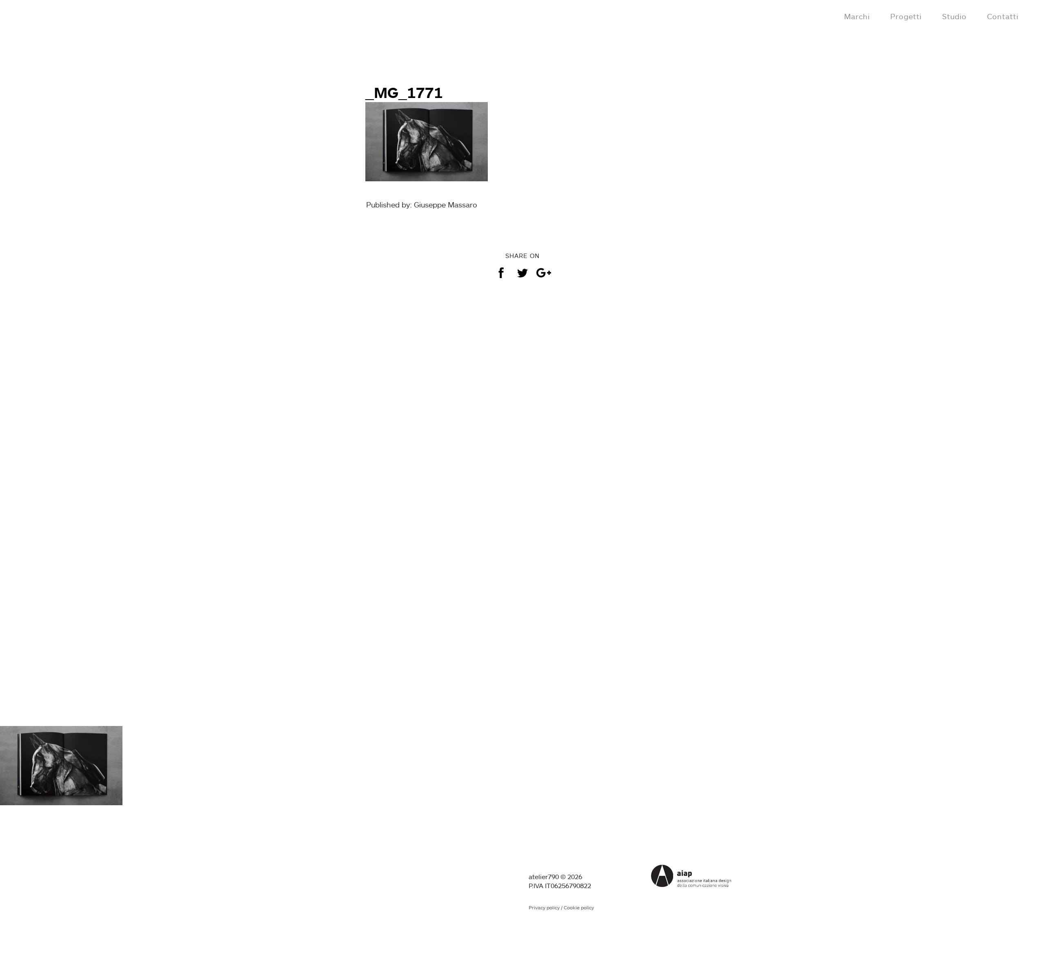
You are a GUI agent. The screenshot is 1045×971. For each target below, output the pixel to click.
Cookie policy (579, 907)
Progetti (906, 16)
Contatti (1002, 16)
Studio (954, 16)
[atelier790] (41, 15)
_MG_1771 (404, 92)
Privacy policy (544, 907)
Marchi (857, 16)
